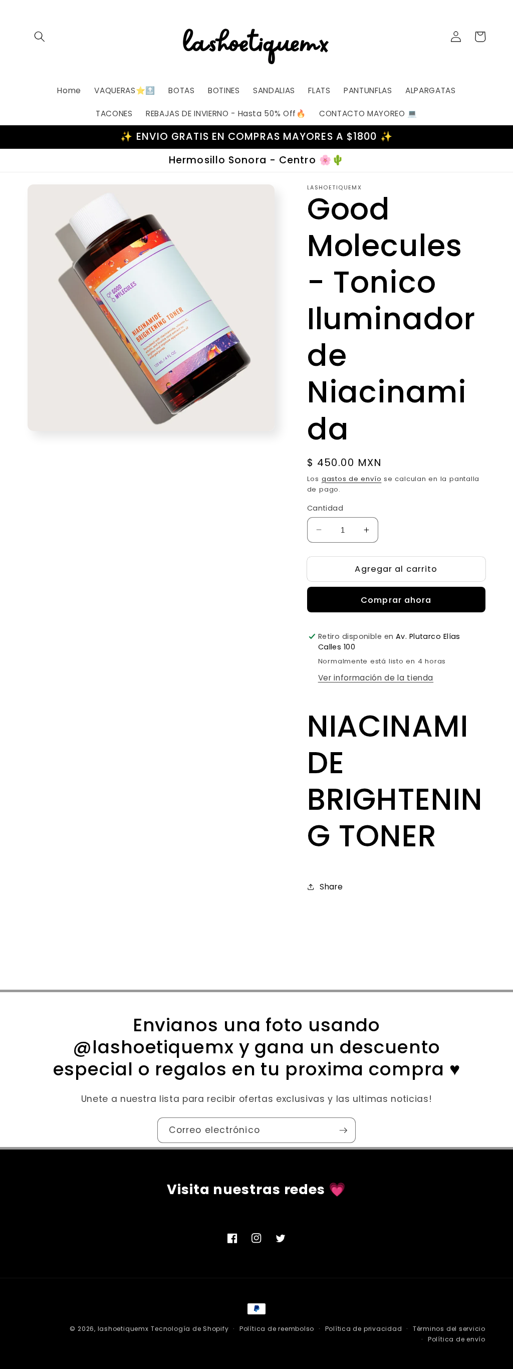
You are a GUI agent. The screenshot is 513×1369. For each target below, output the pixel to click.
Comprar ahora (396, 600)
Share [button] (331, 886)
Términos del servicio (449, 1328)
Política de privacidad (363, 1328)
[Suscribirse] (343, 1130)
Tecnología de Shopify (189, 1328)
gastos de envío (352, 479)
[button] (40, 37)
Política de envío (456, 1339)
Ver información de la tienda (375, 677)
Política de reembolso (276, 1328)
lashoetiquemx (123, 1328)
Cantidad (325, 508)
